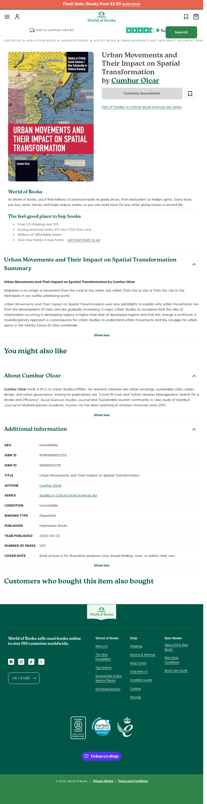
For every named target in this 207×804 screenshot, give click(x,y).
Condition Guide (141, 679)
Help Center (138, 663)
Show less (102, 335)
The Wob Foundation (103, 657)
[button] (7, 17)
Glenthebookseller (107, 689)
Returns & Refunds (142, 654)
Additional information (35, 429)
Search (181, 32)
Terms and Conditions (133, 781)
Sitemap (135, 697)
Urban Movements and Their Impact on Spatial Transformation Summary (90, 264)
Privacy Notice (103, 781)
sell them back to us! (84, 240)
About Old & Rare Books (176, 647)
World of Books (77, 781)
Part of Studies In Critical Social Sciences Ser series (142, 107)
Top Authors (103, 667)
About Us (101, 646)
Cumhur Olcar (135, 81)
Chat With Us (139, 671)
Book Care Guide (176, 670)
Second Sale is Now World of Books (108, 678)
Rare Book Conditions (172, 660)
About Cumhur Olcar (32, 376)
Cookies (135, 688)
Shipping (136, 646)
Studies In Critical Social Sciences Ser (68, 495)
